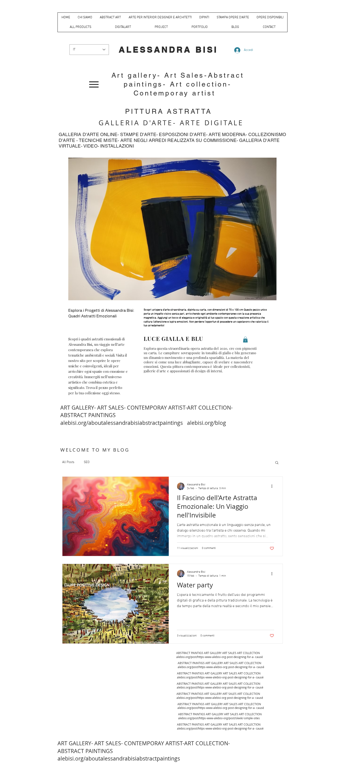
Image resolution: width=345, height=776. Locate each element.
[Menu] (94, 84)
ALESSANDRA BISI (168, 49)
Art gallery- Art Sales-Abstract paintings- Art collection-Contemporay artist (177, 84)
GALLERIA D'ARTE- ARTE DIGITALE (171, 122)
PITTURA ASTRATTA (168, 111)
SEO (87, 462)
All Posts (68, 462)
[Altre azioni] (273, 486)
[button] (277, 462)
